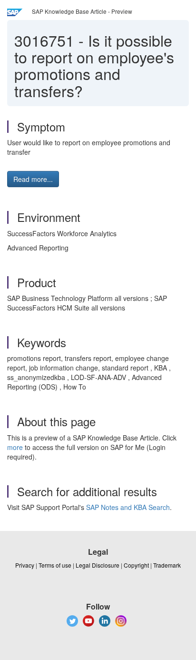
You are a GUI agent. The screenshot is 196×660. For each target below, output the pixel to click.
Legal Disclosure (97, 565)
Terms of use (55, 565)
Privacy (24, 565)
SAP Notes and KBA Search (128, 507)
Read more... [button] (33, 179)
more (15, 447)
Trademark (167, 565)
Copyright (136, 565)
